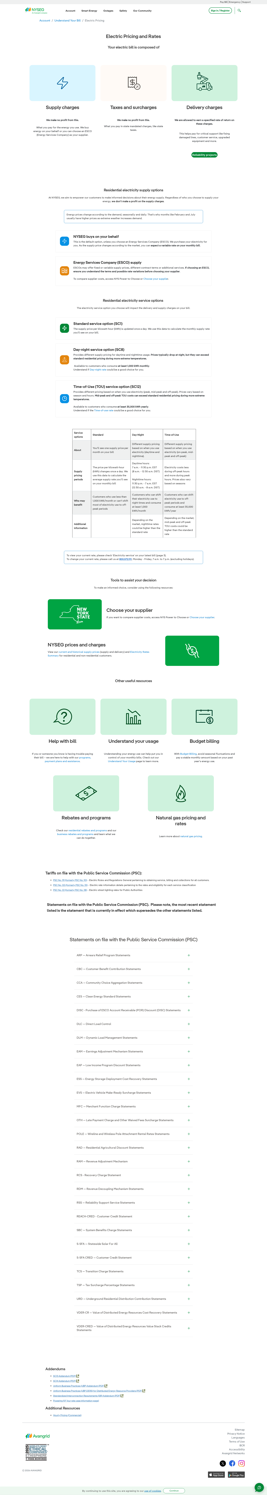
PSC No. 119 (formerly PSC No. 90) (70, 880)
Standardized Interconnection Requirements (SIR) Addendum (84, 1395)
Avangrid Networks (233, 1453)
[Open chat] (259, 1487)
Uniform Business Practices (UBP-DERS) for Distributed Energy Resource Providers (94, 1390)
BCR (242, 1445)
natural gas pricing (191, 836)
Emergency (235, 2)
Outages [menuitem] (108, 10)
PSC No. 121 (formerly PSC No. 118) (70, 890)
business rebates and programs (75, 834)
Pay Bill (223, 2)
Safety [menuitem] (123, 10)
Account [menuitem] (70, 10)
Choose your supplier (202, 617)
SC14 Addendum (61, 1380)
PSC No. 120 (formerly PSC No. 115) (70, 885)
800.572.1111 (125, 559)
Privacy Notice (236, 1433)
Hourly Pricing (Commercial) (67, 1415)
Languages (238, 1437)
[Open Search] (238, 10)
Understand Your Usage (122, 761)
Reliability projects (204, 154)
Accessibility (237, 1449)
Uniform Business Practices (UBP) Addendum (76, 1385)
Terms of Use (237, 1441)
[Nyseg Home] (37, 10)
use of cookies (152, 1490)
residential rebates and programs (87, 830)
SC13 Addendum (61, 1376)
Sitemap (240, 1429)
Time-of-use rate (103, 410)
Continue (174, 1490)
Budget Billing (188, 753)
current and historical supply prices (79, 651)
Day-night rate (98, 369)
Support (246, 2)
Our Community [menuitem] (142, 10)
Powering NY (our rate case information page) (76, 1400)
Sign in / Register (220, 10)
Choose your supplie (155, 278)
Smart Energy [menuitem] (89, 10)
